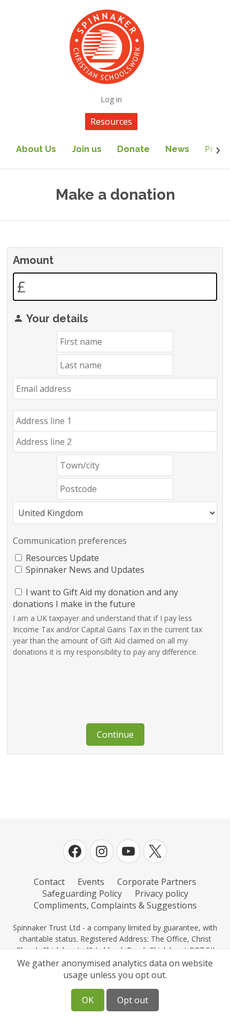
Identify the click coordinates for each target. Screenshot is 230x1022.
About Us (36, 149)
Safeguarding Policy (82, 893)
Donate (133, 149)
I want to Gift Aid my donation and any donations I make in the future (95, 598)
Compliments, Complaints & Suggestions (115, 905)
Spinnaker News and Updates (85, 570)
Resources (111, 121)
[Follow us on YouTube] (128, 851)
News (177, 149)
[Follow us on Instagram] (101, 851)
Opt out (132, 1000)
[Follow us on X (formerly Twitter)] (155, 851)
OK (88, 1000)
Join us (87, 149)
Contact (49, 882)
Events (91, 882)
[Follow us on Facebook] (75, 851)
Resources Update (62, 558)
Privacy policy (161, 893)
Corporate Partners (156, 882)
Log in (111, 99)
